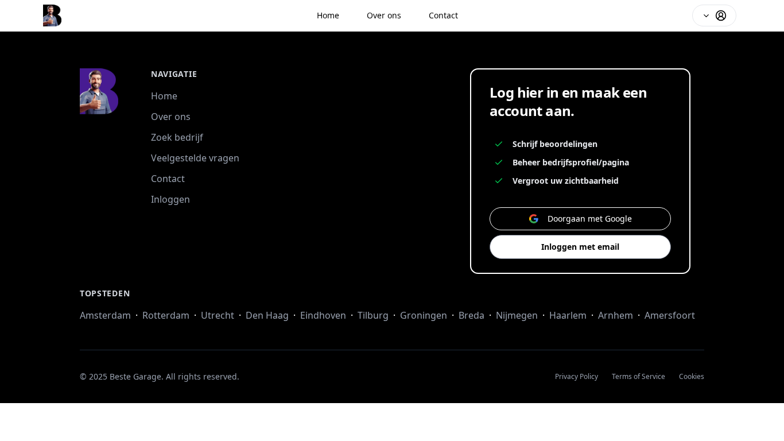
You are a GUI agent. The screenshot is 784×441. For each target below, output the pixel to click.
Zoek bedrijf (177, 137)
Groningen (423, 315)
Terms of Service (638, 376)
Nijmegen (517, 315)
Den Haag (267, 315)
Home (328, 15)
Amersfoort (670, 315)
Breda (471, 315)
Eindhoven (323, 315)
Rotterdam (165, 315)
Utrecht (217, 315)
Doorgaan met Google (590, 218)
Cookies (691, 376)
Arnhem (615, 315)
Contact (443, 15)
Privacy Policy (576, 376)
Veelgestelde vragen (195, 158)
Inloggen (170, 199)
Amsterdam (105, 315)
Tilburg (373, 315)
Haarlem (568, 315)
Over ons (384, 15)
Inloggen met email (580, 246)
